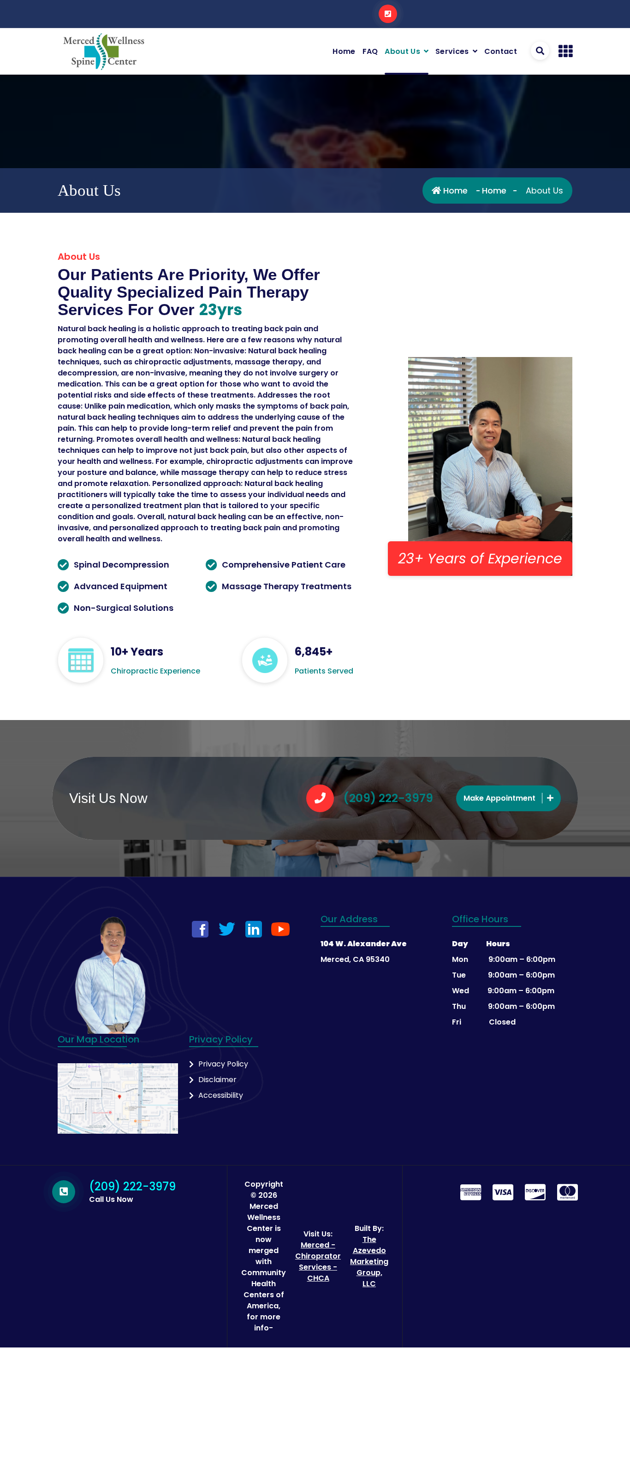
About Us (402, 51)
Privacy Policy (223, 1064)
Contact (500, 51)
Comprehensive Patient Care (283, 564)
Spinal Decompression (121, 564)
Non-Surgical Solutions (123, 608)
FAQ (370, 51)
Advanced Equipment (120, 586)
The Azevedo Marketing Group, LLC (369, 1261)
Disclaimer (217, 1079)
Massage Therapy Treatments (286, 586)
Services (452, 51)
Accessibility (220, 1095)
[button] (565, 52)
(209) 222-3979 (388, 798)
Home (344, 51)
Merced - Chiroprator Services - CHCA (318, 1261)
